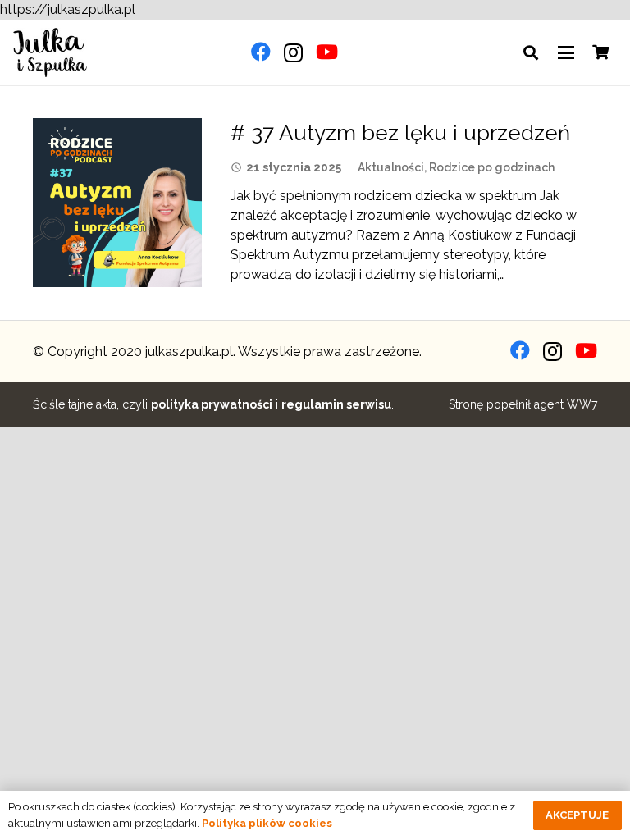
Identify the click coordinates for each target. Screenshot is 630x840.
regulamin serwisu (336, 404)
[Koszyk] (600, 52)
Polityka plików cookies (267, 823)
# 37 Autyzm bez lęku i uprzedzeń (400, 133)
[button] (530, 52)
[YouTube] (327, 52)
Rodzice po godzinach (492, 167)
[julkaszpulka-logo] (50, 52)
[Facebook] (261, 52)
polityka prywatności (211, 404)
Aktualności (391, 167)
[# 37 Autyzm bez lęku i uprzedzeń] (117, 202)
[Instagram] (293, 52)
